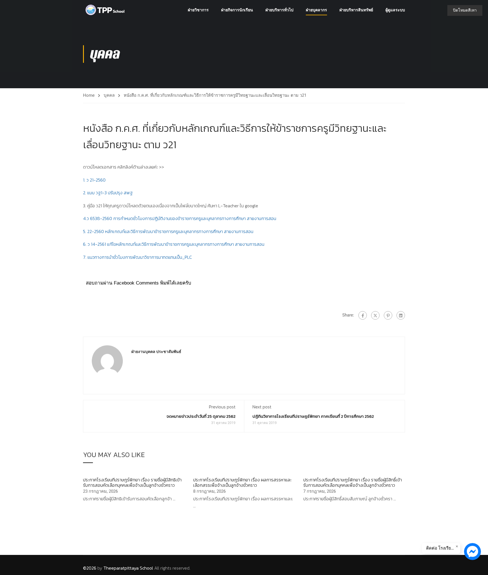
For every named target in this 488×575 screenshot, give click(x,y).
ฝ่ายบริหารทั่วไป (279, 10)
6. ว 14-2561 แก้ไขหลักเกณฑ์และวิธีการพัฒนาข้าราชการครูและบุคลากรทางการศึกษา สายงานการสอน (173, 244)
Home (89, 95)
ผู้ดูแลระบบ (395, 10)
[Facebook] (362, 315)
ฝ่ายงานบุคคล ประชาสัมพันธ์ (156, 351)
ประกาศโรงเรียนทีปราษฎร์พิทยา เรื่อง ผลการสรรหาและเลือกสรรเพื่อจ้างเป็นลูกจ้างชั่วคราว (242, 482)
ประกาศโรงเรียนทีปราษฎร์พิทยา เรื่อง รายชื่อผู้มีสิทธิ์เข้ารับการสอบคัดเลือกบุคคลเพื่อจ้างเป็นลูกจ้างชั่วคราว (352, 482)
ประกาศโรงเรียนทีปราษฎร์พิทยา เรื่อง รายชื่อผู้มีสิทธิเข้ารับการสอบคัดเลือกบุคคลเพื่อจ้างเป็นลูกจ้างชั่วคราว (132, 482)
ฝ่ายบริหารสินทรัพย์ (356, 10)
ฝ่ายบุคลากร (316, 10)
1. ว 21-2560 (94, 179)
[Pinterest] (388, 315)
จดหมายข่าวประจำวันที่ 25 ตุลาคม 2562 (201, 416)
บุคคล (109, 95)
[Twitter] (375, 315)
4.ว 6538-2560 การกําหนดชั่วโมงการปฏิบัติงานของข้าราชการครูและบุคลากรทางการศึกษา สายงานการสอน (179, 218)
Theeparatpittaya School (128, 568)
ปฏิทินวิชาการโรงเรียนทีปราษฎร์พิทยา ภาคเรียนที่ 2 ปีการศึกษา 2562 (313, 416)
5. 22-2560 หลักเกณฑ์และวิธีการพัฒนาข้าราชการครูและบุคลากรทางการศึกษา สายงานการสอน (168, 231)
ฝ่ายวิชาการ (198, 10)
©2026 (89, 568)
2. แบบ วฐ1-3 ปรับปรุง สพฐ (108, 192)
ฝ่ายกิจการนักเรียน (237, 10)
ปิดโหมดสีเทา (465, 10)
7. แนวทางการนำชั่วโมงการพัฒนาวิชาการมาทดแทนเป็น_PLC (137, 257)
